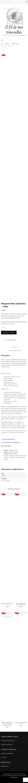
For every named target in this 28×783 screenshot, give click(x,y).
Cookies (16, 777)
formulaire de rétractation (6, 744)
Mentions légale (4, 766)
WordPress (12, 777)
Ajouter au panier (8, 332)
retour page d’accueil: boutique (8, 439)
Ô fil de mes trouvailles (14, 29)
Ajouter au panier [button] (7, 547)
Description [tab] (14, 347)
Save (4, 55)
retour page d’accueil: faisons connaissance (10, 442)
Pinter (5, 453)
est (6, 453)
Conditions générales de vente (8, 740)
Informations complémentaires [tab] (14, 350)
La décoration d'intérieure (11, 339)
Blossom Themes (17, 775)
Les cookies (3, 757)
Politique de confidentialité (7, 753)
